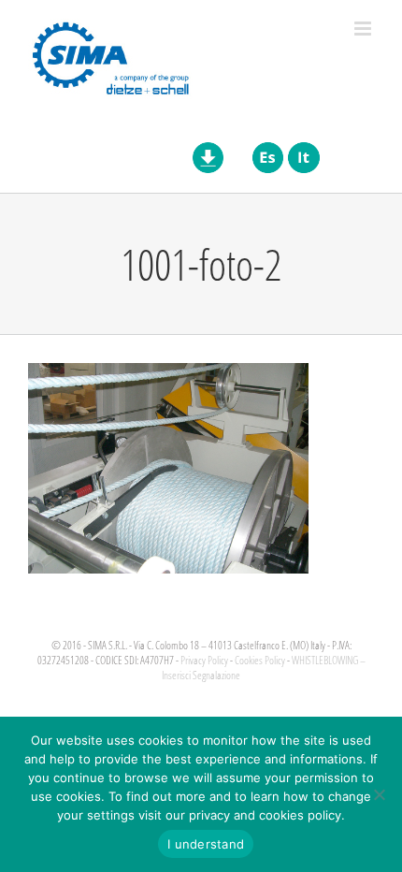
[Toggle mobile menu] (364, 28)
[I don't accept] (378, 794)
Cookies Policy (260, 660)
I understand (205, 843)
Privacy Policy (204, 660)
